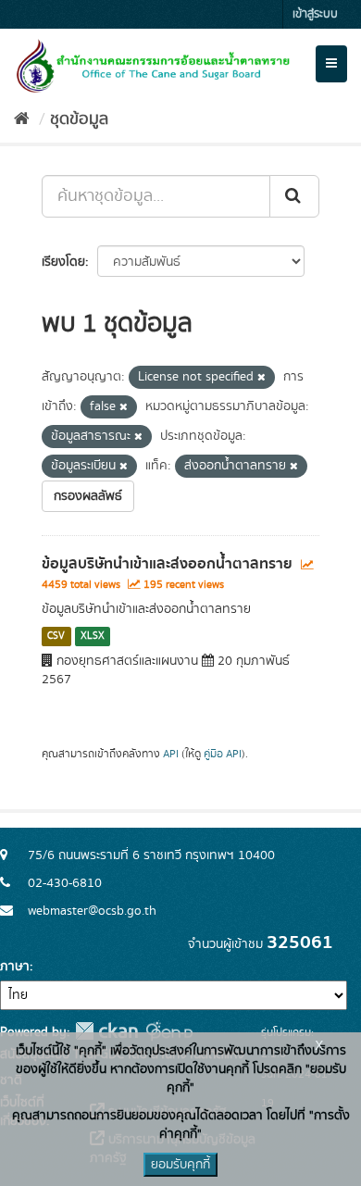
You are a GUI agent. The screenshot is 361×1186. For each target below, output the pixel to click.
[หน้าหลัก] (22, 119)
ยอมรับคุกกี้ (180, 1164)
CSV (56, 636)
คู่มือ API (223, 754)
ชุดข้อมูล (79, 119)
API (171, 754)
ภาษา (15, 966)
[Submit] (294, 196)
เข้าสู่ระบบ (315, 14)
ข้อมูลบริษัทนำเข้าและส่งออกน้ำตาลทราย (167, 564)
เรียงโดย (63, 262)
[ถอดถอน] (261, 377)
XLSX (93, 636)
